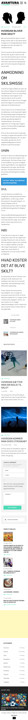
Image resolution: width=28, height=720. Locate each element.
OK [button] (14, 718)
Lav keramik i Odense (11, 592)
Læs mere (14, 715)
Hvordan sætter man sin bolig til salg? (11, 385)
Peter (24, 27)
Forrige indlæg (15, 315)
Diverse (8, 554)
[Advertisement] (14, 624)
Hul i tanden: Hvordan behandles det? (12, 572)
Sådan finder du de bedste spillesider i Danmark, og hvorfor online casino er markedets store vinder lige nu (13, 549)
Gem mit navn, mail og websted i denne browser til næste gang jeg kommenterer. (14, 486)
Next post (13, 327)
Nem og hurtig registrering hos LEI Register (14, 601)
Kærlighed (7, 27)
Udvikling (13, 604)
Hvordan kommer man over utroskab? (14, 440)
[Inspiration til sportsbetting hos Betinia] (14, 700)
